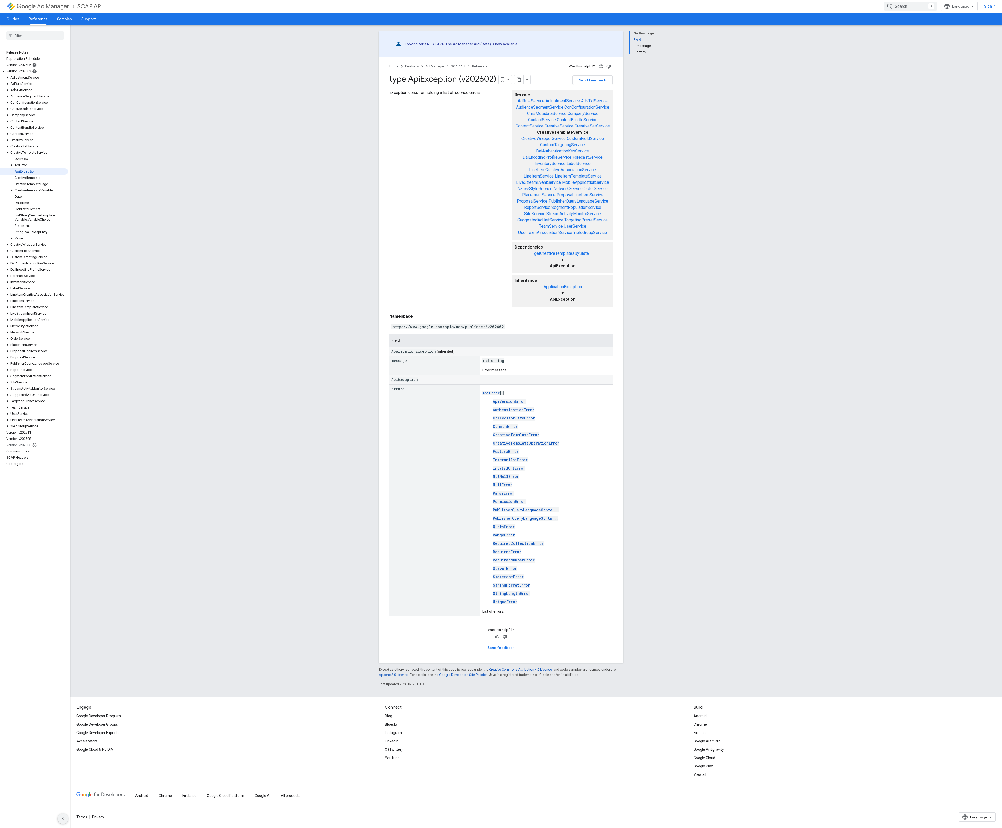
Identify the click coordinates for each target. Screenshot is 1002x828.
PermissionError (509, 501)
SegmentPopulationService (576, 207)
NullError (502, 484)
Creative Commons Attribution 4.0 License (520, 669)
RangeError (504, 535)
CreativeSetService (592, 125)
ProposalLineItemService (580, 194)
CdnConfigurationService (586, 107)
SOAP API (90, 6)
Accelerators (87, 741)
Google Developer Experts (97, 733)
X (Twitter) (394, 749)
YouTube (392, 758)
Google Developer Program (98, 716)
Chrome (700, 724)
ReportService (537, 207)
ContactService (542, 119)
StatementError (508, 576)
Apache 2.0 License (393, 675)
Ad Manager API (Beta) (472, 44)
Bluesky (391, 724)
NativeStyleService (534, 188)
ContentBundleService (577, 119)
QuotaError (504, 526)
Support (88, 18)
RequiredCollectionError (518, 543)
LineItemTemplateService (578, 176)
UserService (575, 226)
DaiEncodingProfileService (547, 157)
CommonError (505, 426)
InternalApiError (510, 459)
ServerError (505, 568)
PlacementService (539, 194)
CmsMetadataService (546, 113)
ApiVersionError (509, 401)
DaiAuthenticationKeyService (562, 151)
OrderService (596, 188)
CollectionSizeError (514, 418)
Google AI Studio (707, 741)
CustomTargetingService (562, 144)
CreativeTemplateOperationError (526, 443)
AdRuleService (531, 100)
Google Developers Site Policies (463, 675)
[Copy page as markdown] (519, 79)
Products (412, 66)
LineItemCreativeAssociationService (562, 169)
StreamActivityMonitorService (573, 213)
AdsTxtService (594, 100)
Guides (12, 18)
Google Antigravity (709, 749)
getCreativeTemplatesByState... (562, 253)
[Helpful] (601, 66)
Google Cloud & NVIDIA (94, 749)
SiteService (534, 213)
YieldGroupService (590, 232)
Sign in (990, 6)
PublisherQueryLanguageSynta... (525, 518)
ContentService (530, 125)
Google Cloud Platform (225, 796)
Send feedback (592, 80)
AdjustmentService (563, 100)
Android (700, 716)
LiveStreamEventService (538, 182)
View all (700, 774)
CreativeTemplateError (516, 434)
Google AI (262, 796)
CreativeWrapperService (543, 138)
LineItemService (539, 176)
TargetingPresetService (586, 219)
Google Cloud (704, 758)
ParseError (503, 493)
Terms (81, 817)
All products (290, 796)
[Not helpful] (609, 66)
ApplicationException (563, 286)
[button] (34, 71)
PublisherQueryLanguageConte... (526, 509)
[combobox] (910, 6)
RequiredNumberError (514, 560)
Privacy (98, 817)
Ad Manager (53, 6)
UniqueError (505, 601)
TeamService (551, 226)
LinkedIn (391, 741)
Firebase (701, 733)
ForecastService (587, 157)
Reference (38, 18)
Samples (64, 18)
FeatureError (506, 451)
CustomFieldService (585, 138)
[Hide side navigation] (63, 818)
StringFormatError (511, 585)
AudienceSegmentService (539, 107)
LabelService (578, 163)
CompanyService (583, 113)
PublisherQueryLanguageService (578, 201)
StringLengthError (511, 593)
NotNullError (506, 476)
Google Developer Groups (97, 724)
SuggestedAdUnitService (540, 219)
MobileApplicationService (585, 182)
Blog (388, 716)
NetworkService (568, 188)
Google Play (703, 766)
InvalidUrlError (509, 468)
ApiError (491, 393)
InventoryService (550, 163)
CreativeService (559, 125)
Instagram (393, 733)
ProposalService (532, 201)
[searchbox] (35, 35)
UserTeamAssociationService (545, 232)
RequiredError (507, 551)
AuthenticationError (513, 409)
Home (393, 66)
